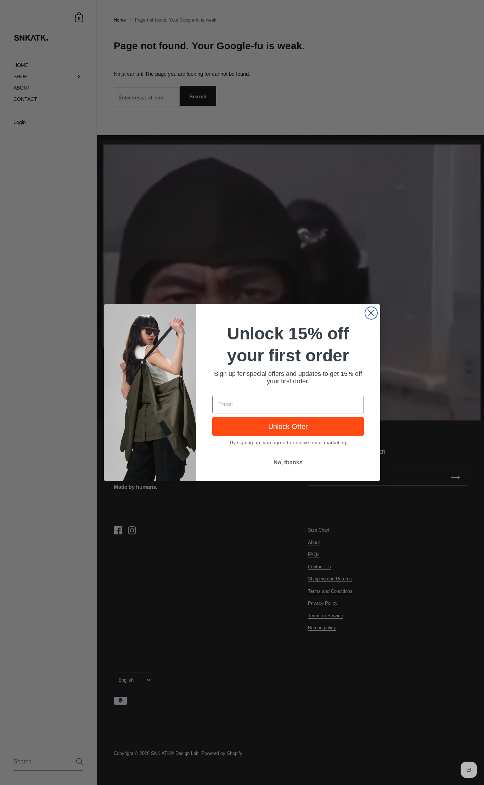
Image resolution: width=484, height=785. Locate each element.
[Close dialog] (371, 313)
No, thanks (288, 462)
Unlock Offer (288, 426)
